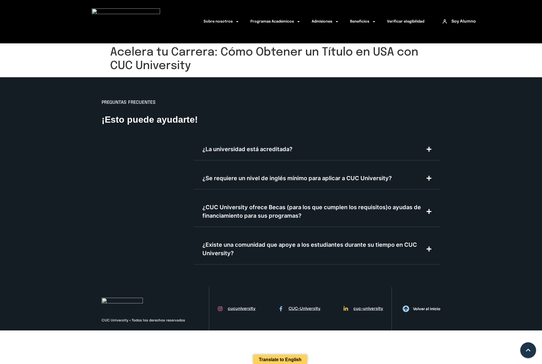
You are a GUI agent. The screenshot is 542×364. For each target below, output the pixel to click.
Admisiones (322, 21)
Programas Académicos (272, 21)
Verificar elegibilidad (405, 21)
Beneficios (359, 21)
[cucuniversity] (220, 308)
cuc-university (368, 308)
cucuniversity (241, 308)
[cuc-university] (345, 308)
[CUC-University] (280, 308)
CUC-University (304, 308)
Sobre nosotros (218, 21)
